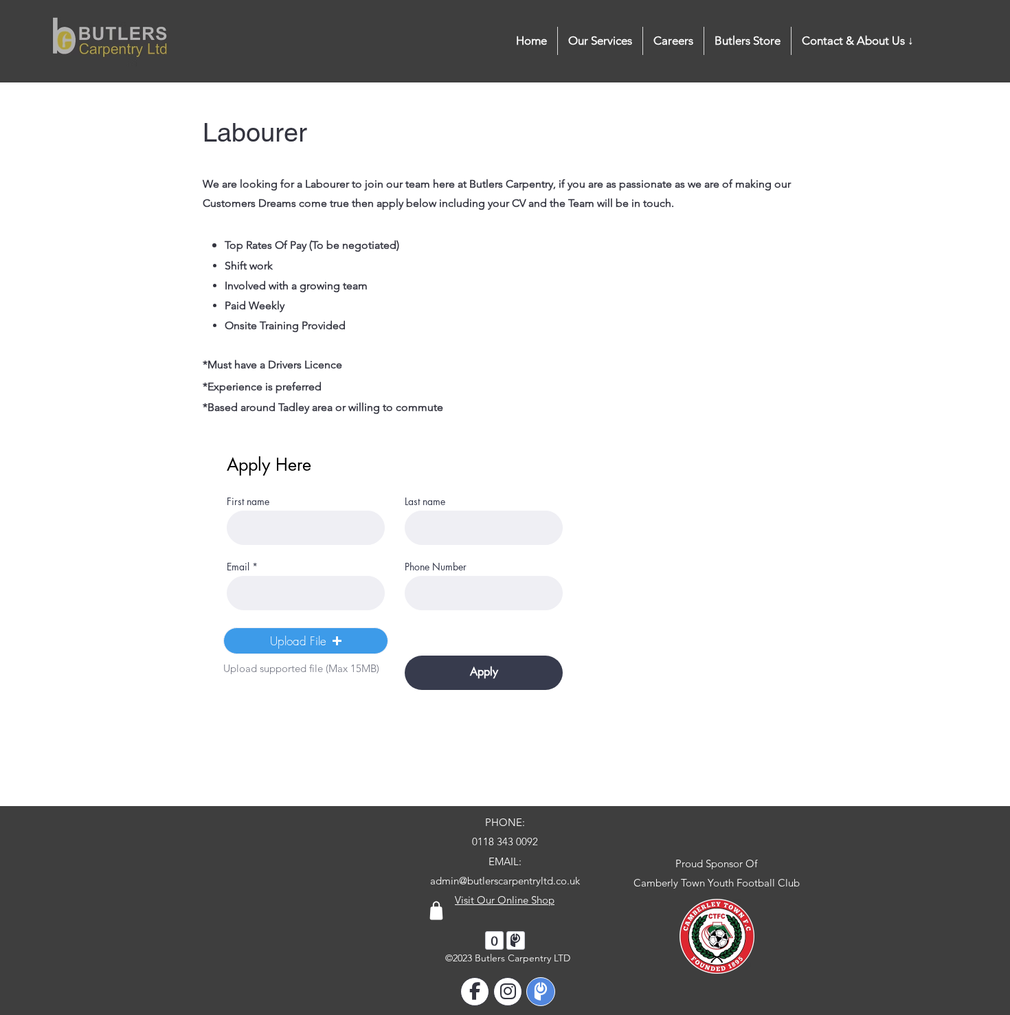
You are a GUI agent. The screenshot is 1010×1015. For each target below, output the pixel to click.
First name (248, 501)
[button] (858, 41)
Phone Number (436, 567)
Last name (425, 501)
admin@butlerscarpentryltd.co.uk (505, 880)
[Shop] (436, 910)
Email (238, 567)
